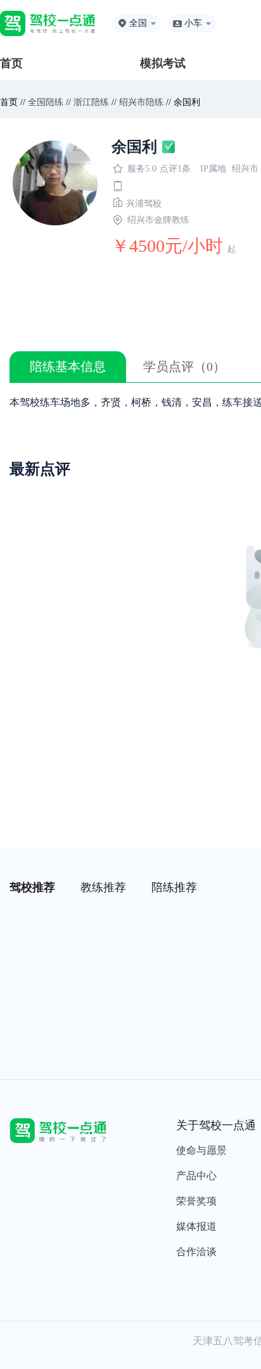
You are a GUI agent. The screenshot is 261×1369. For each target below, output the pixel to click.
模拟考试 (163, 63)
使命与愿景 (201, 1150)
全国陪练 (45, 102)
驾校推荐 (32, 887)
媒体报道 (196, 1226)
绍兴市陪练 (141, 102)
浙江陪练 (91, 102)
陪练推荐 (174, 887)
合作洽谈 (196, 1251)
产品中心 (196, 1175)
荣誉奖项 (196, 1201)
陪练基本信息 (68, 366)
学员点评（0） (184, 366)
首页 (11, 63)
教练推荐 (103, 887)
